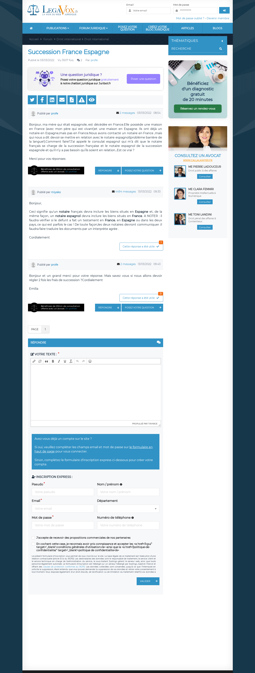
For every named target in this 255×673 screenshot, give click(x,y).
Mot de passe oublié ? (190, 18)
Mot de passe (181, 4)
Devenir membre (218, 18)
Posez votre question (127, 28)
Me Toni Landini (200, 214)
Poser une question (143, 79)
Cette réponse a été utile (142, 245)
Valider (145, 581)
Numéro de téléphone (114, 517)
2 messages (127, 113)
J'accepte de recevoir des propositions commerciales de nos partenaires (83, 537)
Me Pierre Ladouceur (204, 166)
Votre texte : (45, 354)
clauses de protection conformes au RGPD (64, 567)
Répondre (105, 170)
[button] (34, 361)
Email (130, 4)
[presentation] (34, 361)
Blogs (217, 28)
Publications (56, 28)
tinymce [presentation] (152, 423)
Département (107, 501)
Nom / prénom (108, 484)
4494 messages (125, 191)
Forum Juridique (92, 28)
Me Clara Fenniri (201, 189)
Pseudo (37, 484)
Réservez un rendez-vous (197, 108)
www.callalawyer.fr (197, 160)
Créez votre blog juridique (157, 28)
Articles (187, 28)
